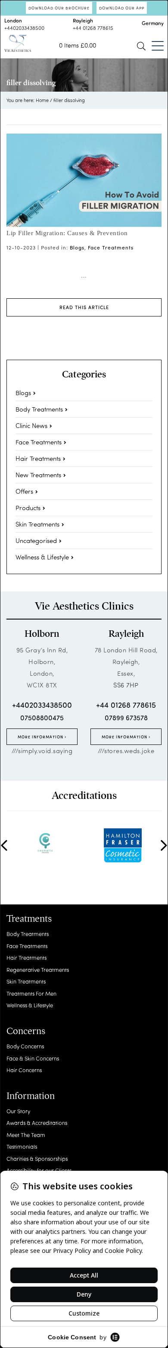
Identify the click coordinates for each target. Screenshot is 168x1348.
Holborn (42, 633)
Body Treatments (39, 409)
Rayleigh (126, 633)
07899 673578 (126, 717)
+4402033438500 (24, 27)
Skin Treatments (37, 524)
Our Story (18, 1111)
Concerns (25, 1031)
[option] (45, 842)
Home (42, 100)
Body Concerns (25, 1046)
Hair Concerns (24, 1069)
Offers (24, 491)
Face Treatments (111, 247)
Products (28, 507)
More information (41, 736)
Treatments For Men (31, 993)
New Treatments (38, 474)
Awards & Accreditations (36, 1122)
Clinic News (31, 425)
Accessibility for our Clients (39, 1170)
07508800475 (42, 717)
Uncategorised (36, 540)
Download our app (121, 7)
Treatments (29, 918)
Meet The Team (25, 1134)
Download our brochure (59, 7)
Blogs (77, 247)
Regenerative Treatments (37, 969)
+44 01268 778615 (93, 27)
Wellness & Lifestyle (42, 557)
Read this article (84, 307)
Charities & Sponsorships (37, 1158)
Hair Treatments (38, 458)
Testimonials (21, 1146)
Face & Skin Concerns (32, 1058)
